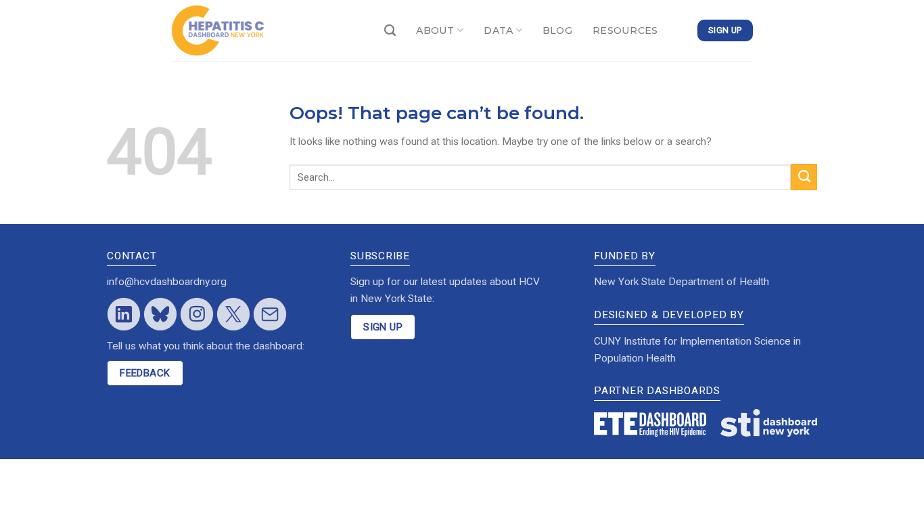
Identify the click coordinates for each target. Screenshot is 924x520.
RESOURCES (625, 30)
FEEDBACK (145, 373)
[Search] (390, 31)
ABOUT (435, 30)
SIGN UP (382, 327)
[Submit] (804, 177)
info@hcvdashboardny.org (167, 282)
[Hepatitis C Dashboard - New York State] (267, 30)
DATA (498, 30)
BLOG (557, 30)
